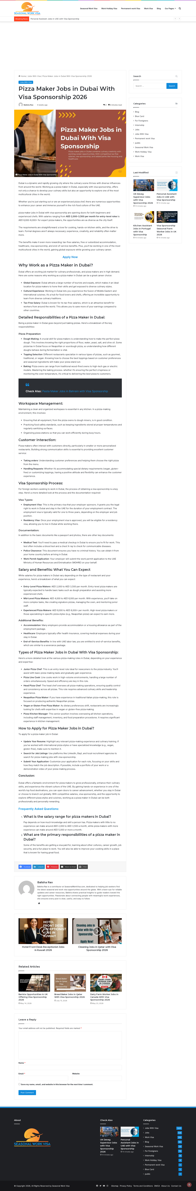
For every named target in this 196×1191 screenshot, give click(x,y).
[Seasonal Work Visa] (27, 8)
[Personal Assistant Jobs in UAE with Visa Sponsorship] (167, 185)
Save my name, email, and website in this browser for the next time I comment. (57, 1084)
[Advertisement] (98, 46)
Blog (159, 8)
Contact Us (176, 1186)
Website (76, 1073)
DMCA (157, 1186)
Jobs (137, 129)
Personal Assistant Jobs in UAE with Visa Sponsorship (55, 19)
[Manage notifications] (189, 1184)
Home (23, 76)
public (137, 143)
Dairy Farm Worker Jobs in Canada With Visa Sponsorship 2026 (104, 997)
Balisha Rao (28, 105)
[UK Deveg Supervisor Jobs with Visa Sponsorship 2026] (143, 185)
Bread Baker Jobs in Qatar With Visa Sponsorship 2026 (69, 995)
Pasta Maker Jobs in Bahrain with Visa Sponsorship (75, 391)
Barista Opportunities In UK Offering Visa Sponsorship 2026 (33, 997)
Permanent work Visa (130, 8)
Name (22, 1063)
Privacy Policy (126, 1186)
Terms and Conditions (143, 1186)
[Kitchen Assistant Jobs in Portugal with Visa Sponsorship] (143, 217)
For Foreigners (141, 121)
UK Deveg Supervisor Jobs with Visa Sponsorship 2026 (108, 1145)
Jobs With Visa (34, 76)
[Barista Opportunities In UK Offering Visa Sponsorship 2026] (34, 983)
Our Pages (169, 8)
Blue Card (139, 116)
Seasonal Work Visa (88, 8)
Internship (139, 125)
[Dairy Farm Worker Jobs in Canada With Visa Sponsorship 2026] (106, 983)
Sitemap (114, 1186)
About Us (165, 1186)
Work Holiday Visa (109, 8)
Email (22, 1073)
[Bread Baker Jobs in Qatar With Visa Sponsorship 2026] (70, 983)
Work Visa (148, 8)
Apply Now (70, 257)
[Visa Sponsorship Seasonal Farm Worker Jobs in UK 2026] (167, 217)
